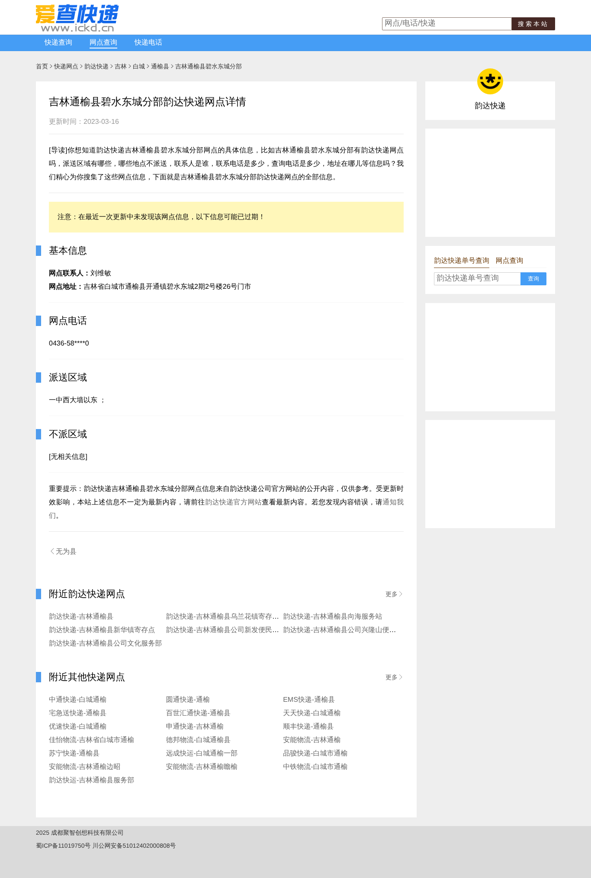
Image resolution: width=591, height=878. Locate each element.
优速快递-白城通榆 (77, 726)
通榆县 (160, 66)
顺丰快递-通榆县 (308, 726)
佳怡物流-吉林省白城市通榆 (91, 740)
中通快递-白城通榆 (77, 700)
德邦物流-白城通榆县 (198, 740)
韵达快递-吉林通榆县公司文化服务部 (105, 643)
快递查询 (58, 42)
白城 (139, 66)
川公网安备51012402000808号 (134, 845)
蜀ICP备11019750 (60, 845)
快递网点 (66, 66)
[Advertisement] (490, 183)
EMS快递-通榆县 (309, 700)
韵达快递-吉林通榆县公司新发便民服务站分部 (236, 630)
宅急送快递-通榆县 (77, 713)
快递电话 (148, 42)
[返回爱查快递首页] (77, 29)
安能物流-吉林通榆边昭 (84, 767)
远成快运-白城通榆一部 (202, 753)
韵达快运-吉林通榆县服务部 (91, 780)
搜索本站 (533, 23)
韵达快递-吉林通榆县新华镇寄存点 (102, 630)
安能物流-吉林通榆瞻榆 (202, 767)
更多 (394, 594)
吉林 (121, 66)
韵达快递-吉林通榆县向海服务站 (332, 616)
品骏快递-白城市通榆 (315, 753)
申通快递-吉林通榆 (195, 726)
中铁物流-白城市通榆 (315, 767)
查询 (533, 278)
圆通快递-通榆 (188, 700)
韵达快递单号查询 (461, 261)
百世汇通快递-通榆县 (198, 713)
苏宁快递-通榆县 (74, 753)
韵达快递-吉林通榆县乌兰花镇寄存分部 (226, 616)
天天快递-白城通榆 (311, 713)
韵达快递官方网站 (233, 502)
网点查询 (103, 42)
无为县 (63, 551)
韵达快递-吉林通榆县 (81, 616)
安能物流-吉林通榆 (311, 740)
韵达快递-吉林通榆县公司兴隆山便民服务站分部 (356, 630)
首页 (42, 66)
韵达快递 (96, 66)
